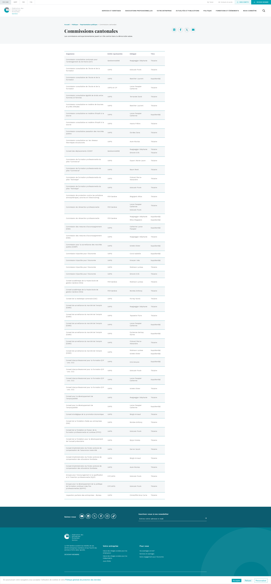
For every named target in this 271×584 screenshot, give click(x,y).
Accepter (236, 580)
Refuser (248, 580)
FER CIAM (5, 2)
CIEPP (15, 2)
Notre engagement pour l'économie (152, 557)
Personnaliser (261, 580)
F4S (31, 2)
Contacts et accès (226, 2)
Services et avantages (147, 554)
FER (23, 2)
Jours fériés (107, 561)
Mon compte (244, 2)
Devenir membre (262, 2)
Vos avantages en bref (147, 551)
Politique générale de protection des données (83, 579)
